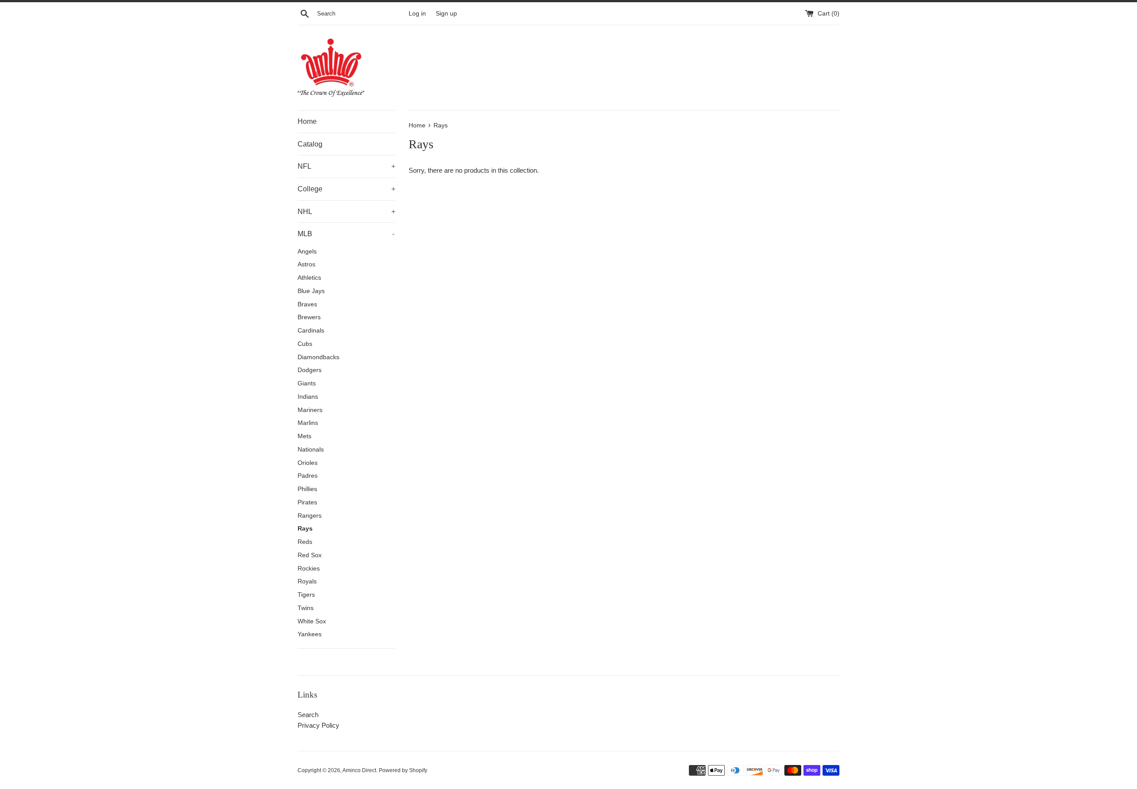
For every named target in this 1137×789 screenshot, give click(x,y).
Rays (305, 528)
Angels (307, 251)
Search (308, 714)
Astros (306, 264)
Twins (306, 608)
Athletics (309, 277)
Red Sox (310, 555)
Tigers (306, 594)
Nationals (311, 449)
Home (307, 121)
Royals (307, 581)
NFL (346, 166)
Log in (417, 13)
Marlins (308, 423)
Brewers (309, 317)
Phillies (307, 489)
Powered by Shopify (403, 770)
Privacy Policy (318, 725)
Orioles (308, 463)
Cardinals (311, 330)
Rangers (310, 515)
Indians (308, 396)
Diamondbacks (318, 357)
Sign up (446, 13)
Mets (304, 436)
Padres (308, 475)
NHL (346, 211)
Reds (305, 542)
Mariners (310, 410)
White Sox (312, 621)
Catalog (310, 144)
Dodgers (310, 370)
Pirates (307, 502)
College (346, 189)
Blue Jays (311, 291)
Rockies (309, 568)
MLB (346, 234)
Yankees (310, 634)
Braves (307, 304)
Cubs (305, 344)
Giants (307, 383)
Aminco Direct (359, 770)
